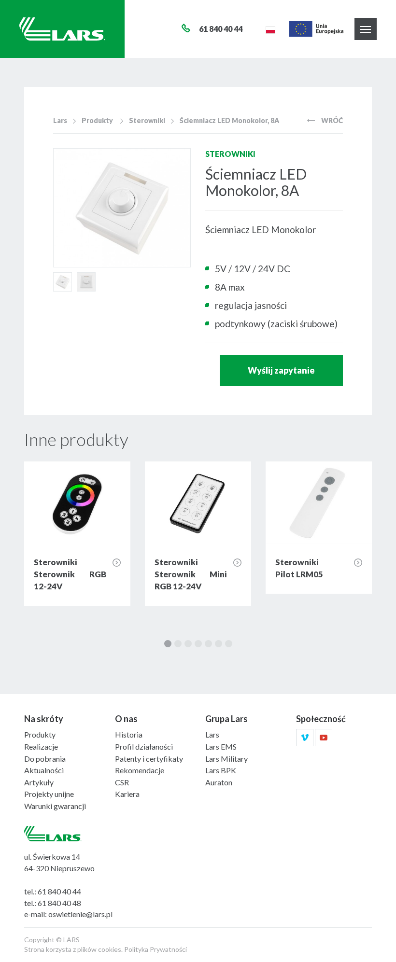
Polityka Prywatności (155, 949)
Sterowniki (147, 120)
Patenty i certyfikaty (149, 758)
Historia (128, 734)
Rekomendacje (139, 770)
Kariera (127, 793)
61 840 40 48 (59, 902)
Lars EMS (221, 746)
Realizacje (41, 746)
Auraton (218, 782)
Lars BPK (220, 770)
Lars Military (226, 758)
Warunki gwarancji (55, 805)
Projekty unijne (49, 793)
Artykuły (39, 782)
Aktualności (44, 770)
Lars (60, 120)
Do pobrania (45, 758)
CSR (122, 782)
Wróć (331, 120)
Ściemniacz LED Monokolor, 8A (229, 120)
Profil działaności (144, 746)
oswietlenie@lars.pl (80, 914)
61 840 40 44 (59, 891)
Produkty (97, 120)
